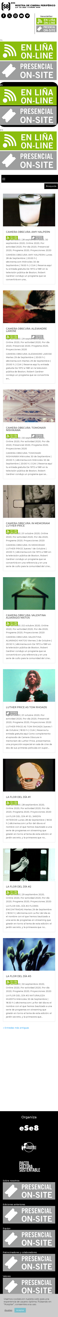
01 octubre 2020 (31, 533)
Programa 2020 (21, 250)
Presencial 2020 (21, 346)
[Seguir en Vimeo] (27, 15)
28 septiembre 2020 (33, 804)
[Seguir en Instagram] (15, 15)
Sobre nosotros (11, 1180)
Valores (7, 1276)
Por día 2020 (30, 246)
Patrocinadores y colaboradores (20, 1252)
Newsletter (46, 16)
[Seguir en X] (9, 15)
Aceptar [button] (20, 1310)
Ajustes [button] (8, 1310)
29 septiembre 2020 (33, 894)
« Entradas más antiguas (16, 1027)
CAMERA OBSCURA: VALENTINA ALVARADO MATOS (26, 616)
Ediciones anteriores (14, 1204)
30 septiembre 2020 (33, 984)
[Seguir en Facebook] (3, 15)
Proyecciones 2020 (40, 250)
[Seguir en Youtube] (21, 15)
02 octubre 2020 (31, 625)
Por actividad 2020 (31, 342)
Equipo (6, 1228)
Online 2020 (32, 243)
